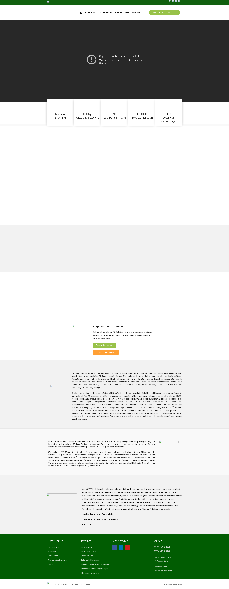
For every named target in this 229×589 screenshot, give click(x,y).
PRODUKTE (89, 12)
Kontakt (51, 564)
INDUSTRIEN (105, 12)
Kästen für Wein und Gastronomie (95, 564)
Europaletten (86, 547)
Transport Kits (87, 556)
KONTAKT (137, 12)
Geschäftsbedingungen (57, 560)
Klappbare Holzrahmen (90, 573)
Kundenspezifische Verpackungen (94, 568)
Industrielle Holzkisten (90, 560)
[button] (104, 345)
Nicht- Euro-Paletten (89, 551)
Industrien (52, 551)
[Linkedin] (121, 547)
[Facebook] (114, 547)
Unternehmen (53, 547)
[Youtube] (127, 547)
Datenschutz (53, 556)
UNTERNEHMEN (122, 12)
